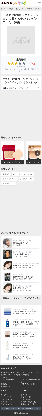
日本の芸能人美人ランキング (23, 265)
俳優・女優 (28, 241)
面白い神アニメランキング (23, 277)
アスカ (7, 174)
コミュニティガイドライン (31, 372)
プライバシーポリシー (29, 384)
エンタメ (16, 275)
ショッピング (17, 309)
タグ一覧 (24, 395)
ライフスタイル (6, 404)
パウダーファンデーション (23, 174)
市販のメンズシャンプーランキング (26, 322)
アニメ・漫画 (24, 275)
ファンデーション (10, 179)
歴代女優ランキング (20, 243)
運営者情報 (25, 375)
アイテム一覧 (13, 9)
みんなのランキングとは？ (11, 372)
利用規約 (4, 384)
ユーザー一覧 (26, 399)
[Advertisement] (21, 113)
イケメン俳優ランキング (22, 254)
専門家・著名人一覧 (28, 402)
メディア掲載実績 (7, 379)
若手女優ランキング (20, 288)
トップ (3, 9)
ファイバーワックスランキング (24, 311)
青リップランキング (20, 357)
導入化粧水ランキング (21, 345)
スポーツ (4, 402)
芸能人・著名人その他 (32, 263)
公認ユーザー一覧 (27, 404)
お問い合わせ (6, 386)
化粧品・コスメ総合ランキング (24, 334)
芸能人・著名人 (18, 241)
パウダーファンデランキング (13, 69)
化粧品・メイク (27, 179)
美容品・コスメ (10, 183)
